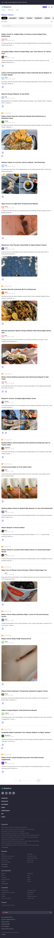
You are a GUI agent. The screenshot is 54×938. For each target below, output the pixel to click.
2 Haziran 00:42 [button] (8, 293)
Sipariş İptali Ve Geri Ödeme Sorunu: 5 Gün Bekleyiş (12, 831)
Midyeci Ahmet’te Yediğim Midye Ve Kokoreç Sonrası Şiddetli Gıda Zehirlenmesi (23, 35)
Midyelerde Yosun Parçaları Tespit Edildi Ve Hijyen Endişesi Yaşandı (23, 245)
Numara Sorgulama (5, 879)
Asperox (3, 894)
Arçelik (2, 875)
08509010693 (4, 890)
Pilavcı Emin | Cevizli (31, 856)
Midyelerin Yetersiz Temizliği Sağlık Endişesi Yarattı (18, 398)
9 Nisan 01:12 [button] (7, 695)
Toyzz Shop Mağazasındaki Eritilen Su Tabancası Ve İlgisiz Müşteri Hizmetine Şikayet (20, 845)
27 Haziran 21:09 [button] (8, 122)
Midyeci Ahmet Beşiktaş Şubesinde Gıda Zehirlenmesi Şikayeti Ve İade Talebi (25, 378)
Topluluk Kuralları (5, 924)
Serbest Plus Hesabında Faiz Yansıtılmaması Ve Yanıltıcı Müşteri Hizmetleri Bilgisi (19, 837)
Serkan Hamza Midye (6, 862)
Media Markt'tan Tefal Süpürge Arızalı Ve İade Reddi (12, 839)
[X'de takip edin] (2, 793)
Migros (28, 877)
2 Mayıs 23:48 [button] (7, 512)
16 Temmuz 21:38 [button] (8, 78)
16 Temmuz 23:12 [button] (8, 57)
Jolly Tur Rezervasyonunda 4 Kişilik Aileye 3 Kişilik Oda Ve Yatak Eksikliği (17, 829)
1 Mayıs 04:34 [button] (7, 531)
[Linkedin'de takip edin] (13, 793)
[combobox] (27, 26)
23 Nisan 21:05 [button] (7, 574)
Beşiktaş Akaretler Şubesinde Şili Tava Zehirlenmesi (18, 289)
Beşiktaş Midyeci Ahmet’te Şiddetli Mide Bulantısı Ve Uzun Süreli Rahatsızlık (27, 508)
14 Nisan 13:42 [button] (7, 642)
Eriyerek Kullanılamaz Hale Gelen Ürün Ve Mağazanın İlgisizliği (15, 833)
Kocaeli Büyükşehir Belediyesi (8, 892)
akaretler (47, 18)
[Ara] (49, 7)
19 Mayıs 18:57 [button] (7, 402)
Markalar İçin (4, 801)
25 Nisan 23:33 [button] (7, 555)
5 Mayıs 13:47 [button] (7, 471)
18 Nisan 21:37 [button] (7, 620)
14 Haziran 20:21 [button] (8, 249)
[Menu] (52, 7)
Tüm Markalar (4, 864)
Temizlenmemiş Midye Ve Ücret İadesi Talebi (16, 467)
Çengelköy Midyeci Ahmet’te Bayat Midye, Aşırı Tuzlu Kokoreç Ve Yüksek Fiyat (26, 52)
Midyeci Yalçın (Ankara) (6, 858)
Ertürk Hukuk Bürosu (6, 898)
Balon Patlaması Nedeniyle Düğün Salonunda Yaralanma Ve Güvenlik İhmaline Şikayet (20, 835)
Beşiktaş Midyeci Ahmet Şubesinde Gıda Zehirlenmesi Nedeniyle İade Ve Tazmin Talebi (25, 444)
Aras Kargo (3, 877)
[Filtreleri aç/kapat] (51, 21)
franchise (29, 18)
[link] (2, 156)
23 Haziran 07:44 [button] (8, 166)
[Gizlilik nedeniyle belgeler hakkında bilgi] (2, 65)
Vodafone (3, 881)
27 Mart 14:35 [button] (7, 714)
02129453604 (30, 892)
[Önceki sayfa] (15, 780)
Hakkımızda (4, 798)
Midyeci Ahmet (11, 9)
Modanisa (3, 873)
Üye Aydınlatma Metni (7, 917)
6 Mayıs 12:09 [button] (7, 448)
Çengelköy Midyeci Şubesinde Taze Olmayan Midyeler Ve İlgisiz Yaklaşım (25, 732)
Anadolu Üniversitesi (32, 896)
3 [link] (25, 780)
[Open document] (2, 391)
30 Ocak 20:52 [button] (7, 763)
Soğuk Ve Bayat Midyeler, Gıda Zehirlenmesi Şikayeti (19, 710)
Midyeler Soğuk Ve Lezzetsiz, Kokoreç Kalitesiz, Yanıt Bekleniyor (23, 162)
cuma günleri (12, 18)
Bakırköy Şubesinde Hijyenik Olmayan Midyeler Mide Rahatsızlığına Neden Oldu (26, 331)
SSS (2, 813)
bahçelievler (38, 18)
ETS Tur (29, 879)
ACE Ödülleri (4, 804)
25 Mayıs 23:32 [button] (8, 383)
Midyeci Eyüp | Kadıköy (32, 858)
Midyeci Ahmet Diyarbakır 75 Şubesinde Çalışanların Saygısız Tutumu (24, 691)
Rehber (3, 807)
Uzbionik (3, 896)
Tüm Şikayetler (4, 847)
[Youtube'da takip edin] (6, 793)
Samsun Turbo (30, 898)
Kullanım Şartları (5, 921)
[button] (6, 113)
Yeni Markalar (4, 866)
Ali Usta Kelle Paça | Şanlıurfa (7, 856)
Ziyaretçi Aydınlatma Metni (8, 919)
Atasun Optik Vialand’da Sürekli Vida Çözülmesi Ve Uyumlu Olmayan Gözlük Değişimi (20, 841)
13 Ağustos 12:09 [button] (8, 40)
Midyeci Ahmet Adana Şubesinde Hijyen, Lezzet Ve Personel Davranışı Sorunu (25, 615)
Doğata (2, 854)
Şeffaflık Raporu (5, 810)
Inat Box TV (29, 894)
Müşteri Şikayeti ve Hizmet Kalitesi (12, 527)
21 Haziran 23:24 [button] (8, 207)
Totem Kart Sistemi (31, 890)
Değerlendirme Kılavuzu (7, 928)
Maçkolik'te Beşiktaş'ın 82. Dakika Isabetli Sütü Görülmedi (14, 843)
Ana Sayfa (3, 9)
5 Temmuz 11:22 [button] (8, 98)
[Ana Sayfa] (6, 7)
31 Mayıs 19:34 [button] (7, 336)
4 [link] (28, 780)
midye (4, 18)
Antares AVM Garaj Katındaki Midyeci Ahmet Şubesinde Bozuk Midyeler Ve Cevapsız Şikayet (26, 74)
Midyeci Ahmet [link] (7, 15)
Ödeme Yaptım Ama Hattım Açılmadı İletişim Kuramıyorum (14, 827)
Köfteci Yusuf (30, 860)
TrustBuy (3, 934)
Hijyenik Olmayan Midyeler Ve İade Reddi (15, 94)
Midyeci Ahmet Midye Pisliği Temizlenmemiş (16, 638)
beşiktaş (21, 18)
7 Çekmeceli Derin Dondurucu (8, 905)
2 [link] (22, 780)
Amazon (29, 881)
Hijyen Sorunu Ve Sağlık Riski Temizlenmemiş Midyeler (19, 203)
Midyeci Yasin (30, 862)
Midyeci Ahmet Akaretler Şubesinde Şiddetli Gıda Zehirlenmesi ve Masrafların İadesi (23, 117)
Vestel (28, 875)
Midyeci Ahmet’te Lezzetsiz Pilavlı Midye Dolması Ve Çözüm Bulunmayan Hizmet (25, 550)
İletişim (3, 816)
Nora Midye (29, 854)
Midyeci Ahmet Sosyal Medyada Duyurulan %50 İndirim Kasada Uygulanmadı (22, 758)
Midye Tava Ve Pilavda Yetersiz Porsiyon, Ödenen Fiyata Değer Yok (24, 570)
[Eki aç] (19, 139)
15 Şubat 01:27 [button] (7, 736)
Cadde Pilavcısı (4, 860)
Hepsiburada (30, 873)
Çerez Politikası (5, 926)
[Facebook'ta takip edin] (10, 793)
